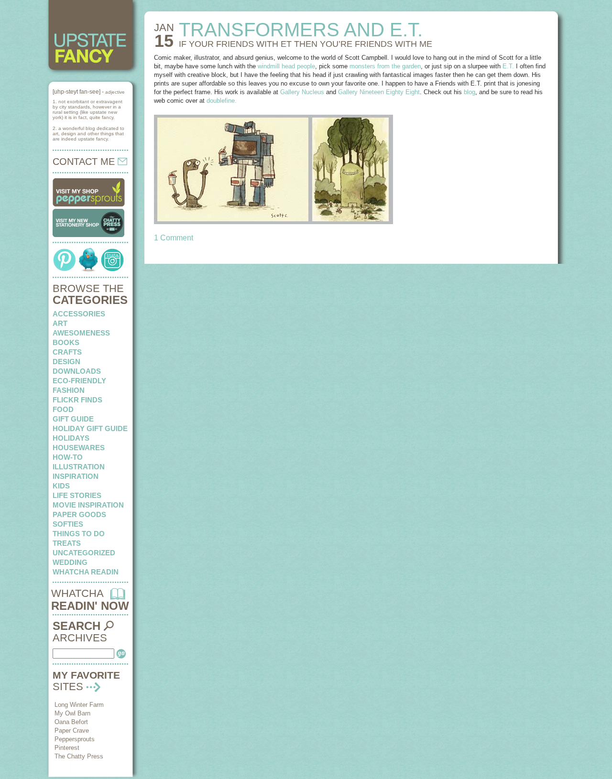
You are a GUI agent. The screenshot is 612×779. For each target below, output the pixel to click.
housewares (79, 448)
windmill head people (286, 66)
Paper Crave (72, 730)
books (66, 342)
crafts (67, 352)
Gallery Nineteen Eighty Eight (379, 92)
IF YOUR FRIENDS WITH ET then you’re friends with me (305, 44)
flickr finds (77, 400)
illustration (79, 467)
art (60, 323)
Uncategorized (84, 553)
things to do (79, 534)
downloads (77, 371)
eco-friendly (79, 381)
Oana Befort (71, 721)
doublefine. (222, 100)
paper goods (79, 514)
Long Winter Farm (79, 704)
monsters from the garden (385, 66)
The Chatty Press (79, 756)
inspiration (75, 476)
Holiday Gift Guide (90, 428)
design (66, 361)
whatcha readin (86, 572)
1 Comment (173, 238)
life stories (77, 495)
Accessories (79, 314)
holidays (71, 438)
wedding (70, 562)
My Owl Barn (72, 713)
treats (67, 543)
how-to (68, 457)
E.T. (508, 66)
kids (61, 486)
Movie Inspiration (88, 505)
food (63, 409)
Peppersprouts (75, 739)
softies (68, 524)
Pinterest (67, 747)
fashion (69, 390)
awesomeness (81, 333)
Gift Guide (73, 419)
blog (469, 92)
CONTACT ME (85, 161)
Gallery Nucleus (302, 92)
